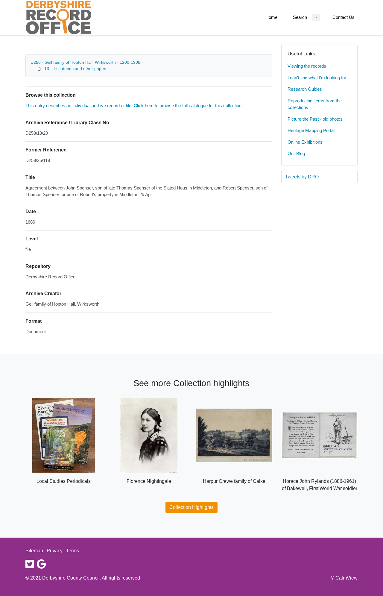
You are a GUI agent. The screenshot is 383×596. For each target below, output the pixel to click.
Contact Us (343, 17)
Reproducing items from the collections (315, 104)
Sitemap (34, 550)
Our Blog (296, 153)
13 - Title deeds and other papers (75, 68)
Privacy (55, 550)
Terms (72, 550)
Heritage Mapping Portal (311, 130)
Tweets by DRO (302, 176)
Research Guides (305, 89)
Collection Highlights (191, 507)
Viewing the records (307, 66)
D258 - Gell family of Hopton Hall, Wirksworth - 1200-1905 (85, 62)
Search (300, 17)
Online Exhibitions (305, 142)
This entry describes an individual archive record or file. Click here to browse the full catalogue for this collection (133, 105)
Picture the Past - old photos (315, 119)
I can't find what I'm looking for (317, 77)
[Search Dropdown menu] (316, 17)
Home (271, 17)
